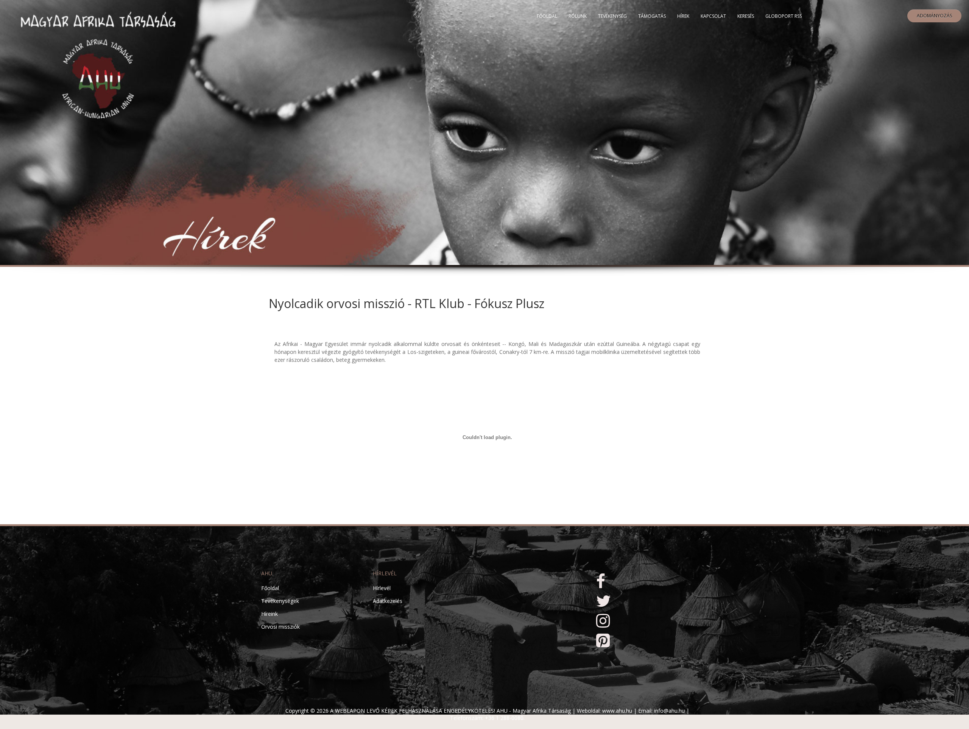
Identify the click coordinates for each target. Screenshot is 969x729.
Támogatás (652, 16)
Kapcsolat (713, 16)
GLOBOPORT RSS (783, 16)
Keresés (745, 16)
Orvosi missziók (280, 626)
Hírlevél (382, 588)
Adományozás (934, 15)
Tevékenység (612, 16)
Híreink (269, 613)
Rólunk (578, 16)
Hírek (683, 16)
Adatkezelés (387, 600)
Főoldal (547, 16)
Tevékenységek (280, 600)
